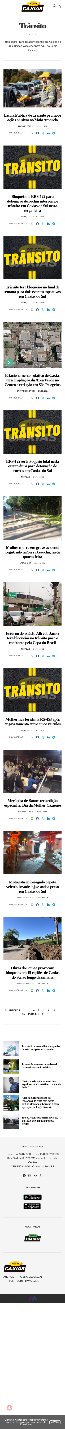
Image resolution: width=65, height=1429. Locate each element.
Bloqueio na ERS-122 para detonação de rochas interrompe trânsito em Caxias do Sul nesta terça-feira (32, 203)
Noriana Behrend (25, 898)
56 (23, 1014)
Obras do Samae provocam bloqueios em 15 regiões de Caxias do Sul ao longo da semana (32, 973)
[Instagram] (29, 1175)
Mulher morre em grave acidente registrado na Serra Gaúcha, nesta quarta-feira (32, 552)
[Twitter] (40, 1175)
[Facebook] (24, 1175)
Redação (25, 217)
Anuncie (8, 1277)
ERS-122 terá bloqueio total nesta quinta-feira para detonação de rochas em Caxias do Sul (32, 466)
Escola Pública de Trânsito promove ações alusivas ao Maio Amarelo (32, 117)
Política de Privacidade (24, 1281)
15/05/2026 (38, 303)
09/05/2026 (43, 984)
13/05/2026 (38, 477)
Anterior (14, 1010)
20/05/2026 (41, 126)
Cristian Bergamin (26, 391)
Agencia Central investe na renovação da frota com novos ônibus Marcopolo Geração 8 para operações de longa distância (40, 1102)
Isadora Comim (25, 126)
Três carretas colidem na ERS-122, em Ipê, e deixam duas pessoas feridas (40, 1120)
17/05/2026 (38, 217)
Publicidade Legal (30, 1277)
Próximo (33, 1014)
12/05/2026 (38, 730)
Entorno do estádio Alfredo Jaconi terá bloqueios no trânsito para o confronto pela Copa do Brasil (32, 638)
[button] (60, 6)
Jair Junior (25, 563)
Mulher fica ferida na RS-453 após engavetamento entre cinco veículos (32, 721)
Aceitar (55, 1422)
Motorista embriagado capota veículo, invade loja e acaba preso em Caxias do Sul (32, 887)
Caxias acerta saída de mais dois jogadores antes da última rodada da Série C (41, 1084)
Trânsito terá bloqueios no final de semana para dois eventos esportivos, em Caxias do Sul (32, 292)
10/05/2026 (41, 811)
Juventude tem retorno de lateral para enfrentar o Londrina (39, 1066)
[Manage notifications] (9, 1407)
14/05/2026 (43, 391)
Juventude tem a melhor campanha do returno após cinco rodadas (41, 1048)
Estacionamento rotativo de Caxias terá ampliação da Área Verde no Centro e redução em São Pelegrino (32, 380)
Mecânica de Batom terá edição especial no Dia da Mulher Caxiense (32, 802)
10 (53, 1010)
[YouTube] (35, 1175)
